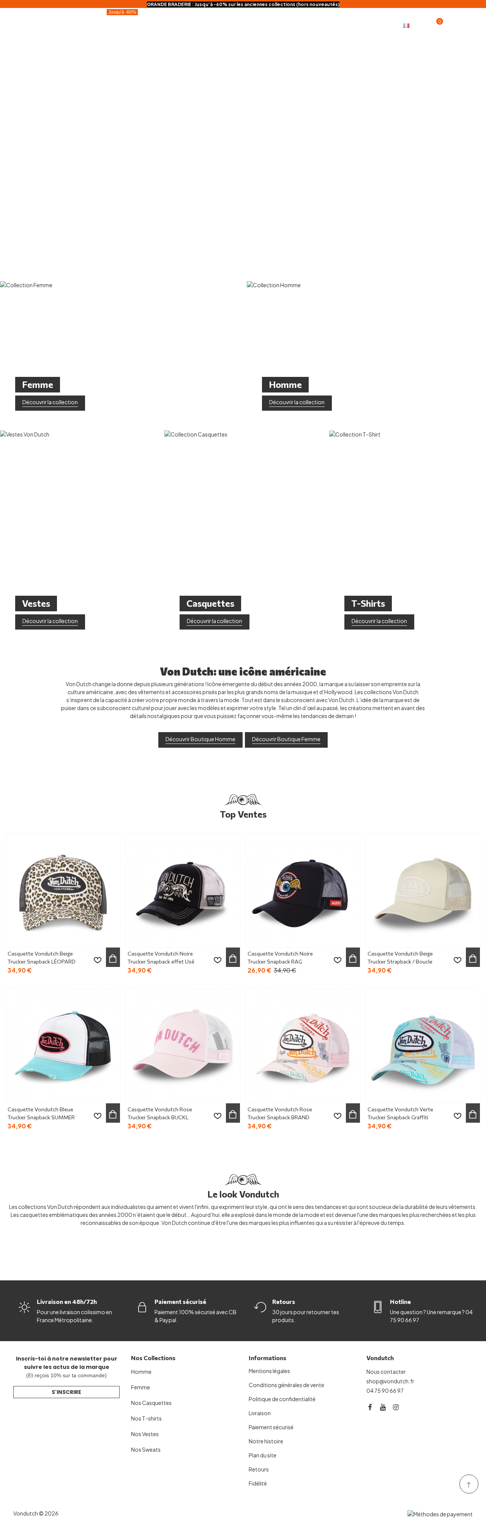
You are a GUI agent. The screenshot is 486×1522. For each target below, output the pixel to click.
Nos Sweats (146, 1449)
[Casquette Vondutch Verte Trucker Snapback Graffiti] (423, 1046)
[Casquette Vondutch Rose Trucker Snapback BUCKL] (183, 1046)
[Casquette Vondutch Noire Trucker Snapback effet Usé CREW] (183, 890)
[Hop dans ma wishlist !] (97, 960)
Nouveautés (356, 18)
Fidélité (89, 32)
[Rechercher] (465, 24)
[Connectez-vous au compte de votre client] (450, 25)
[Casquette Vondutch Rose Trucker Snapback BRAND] (303, 1046)
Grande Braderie (107, 16)
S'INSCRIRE (66, 1392)
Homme (219, 18)
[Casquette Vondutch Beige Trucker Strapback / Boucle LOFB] (423, 890)
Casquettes (167, 18)
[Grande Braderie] (243, 137)
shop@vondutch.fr (390, 1381)
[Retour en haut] (468, 1484)
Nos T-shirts (146, 1418)
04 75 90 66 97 (385, 1390)
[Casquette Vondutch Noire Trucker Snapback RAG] (303, 890)
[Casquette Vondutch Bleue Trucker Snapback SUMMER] (63, 1046)
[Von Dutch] (41, 25)
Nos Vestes (145, 1433)
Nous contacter (386, 1371)
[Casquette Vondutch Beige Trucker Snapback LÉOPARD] (63, 890)
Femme (263, 18)
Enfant (306, 18)
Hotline (400, 1301)
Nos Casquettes (151, 1402)
